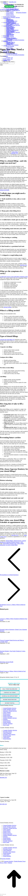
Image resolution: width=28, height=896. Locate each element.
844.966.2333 (12, 2)
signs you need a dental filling (10, 545)
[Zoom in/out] (5, 894)
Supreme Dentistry (9, 861)
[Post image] (4, 618)
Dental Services (17, 540)
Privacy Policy (3, 862)
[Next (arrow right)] (2, 895)
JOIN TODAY (9, 6)
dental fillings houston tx (9, 543)
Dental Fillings (9, 540)
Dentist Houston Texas (19, 861)
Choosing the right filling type (7, 339)
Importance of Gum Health (6, 662)
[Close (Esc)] (0, 894)
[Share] (2, 894)
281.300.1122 (3, 804)
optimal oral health (4, 190)
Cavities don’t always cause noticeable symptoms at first (14, 276)
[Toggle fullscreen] (3, 894)
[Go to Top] (14, 892)
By (10, 542)
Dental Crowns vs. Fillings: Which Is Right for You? (13, 671)
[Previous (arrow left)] (0, 895)
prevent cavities (7, 307)
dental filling (15, 152)
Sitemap (10, 862)
